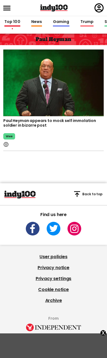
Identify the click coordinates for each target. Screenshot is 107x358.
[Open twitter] (53, 228)
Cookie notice (53, 289)
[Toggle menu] (8, 8)
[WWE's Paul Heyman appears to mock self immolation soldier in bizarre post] (53, 82)
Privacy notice (53, 267)
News (36, 21)
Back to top (92, 194)
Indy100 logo (54, 8)
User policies (53, 257)
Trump (87, 21)
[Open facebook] (33, 228)
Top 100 (12, 21)
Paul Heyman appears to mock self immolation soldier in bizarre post (49, 123)
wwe (9, 136)
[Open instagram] (74, 228)
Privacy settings (53, 278)
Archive (53, 300)
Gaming (61, 21)
